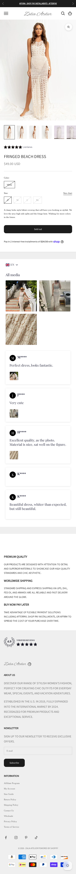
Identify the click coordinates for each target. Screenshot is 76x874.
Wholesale (8, 816)
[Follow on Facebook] (6, 837)
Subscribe (14, 762)
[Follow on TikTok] (36, 837)
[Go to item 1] (9, 132)
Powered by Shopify (48, 848)
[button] (18, 147)
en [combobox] (12, 264)
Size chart (67, 193)
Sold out (38, 229)
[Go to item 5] (59, 132)
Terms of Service (11, 827)
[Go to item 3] (34, 132)
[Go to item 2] (21, 132)
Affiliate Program (12, 783)
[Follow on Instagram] (16, 837)
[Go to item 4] (46, 132)
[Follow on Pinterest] (26, 837)
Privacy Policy (10, 821)
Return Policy (10, 799)
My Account (9, 788)
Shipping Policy (11, 805)
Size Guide (9, 794)
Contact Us (9, 810)
